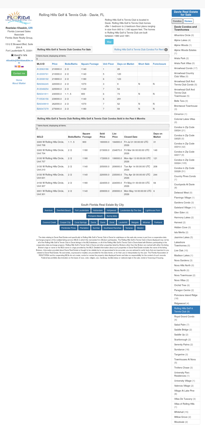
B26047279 (43, 108)
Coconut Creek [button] (49, 222)
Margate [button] (135, 222)
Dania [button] (93, 222)
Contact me (19, 73)
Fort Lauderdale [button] (82, 210)
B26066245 (43, 83)
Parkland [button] (158, 222)
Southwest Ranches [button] (112, 227)
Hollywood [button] (111, 210)
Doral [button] (112, 222)
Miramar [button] (146, 222)
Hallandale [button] (98, 210)
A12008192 (43, 78)
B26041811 (43, 93)
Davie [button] (102, 222)
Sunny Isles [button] (112, 215)
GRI (30, 28)
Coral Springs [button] (81, 222)
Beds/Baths (71, 63)
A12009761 (43, 73)
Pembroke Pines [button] (68, 227)
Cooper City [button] (65, 222)
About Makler (19, 83)
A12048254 (43, 88)
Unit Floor (108, 63)
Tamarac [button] (129, 227)
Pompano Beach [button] (95, 215)
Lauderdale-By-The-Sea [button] (130, 210)
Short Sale (144, 63)
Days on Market (125, 63)
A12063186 (43, 69)
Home (19, 80)
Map (109, 41)
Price (54, 63)
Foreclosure (159, 63)
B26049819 (43, 103)
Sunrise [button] (96, 227)
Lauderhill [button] (123, 222)
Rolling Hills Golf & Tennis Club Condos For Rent (139, 49)
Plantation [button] (84, 227)
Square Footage (90, 63)
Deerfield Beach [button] (64, 210)
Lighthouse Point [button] (152, 210)
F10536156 (43, 98)
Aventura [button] (49, 210)
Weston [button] (140, 227)
